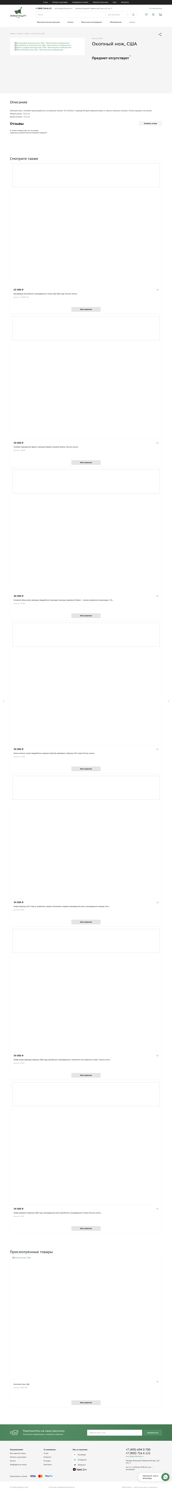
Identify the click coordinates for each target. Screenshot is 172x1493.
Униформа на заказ (80, 2)
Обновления (115, 22)
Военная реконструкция (48, 22)
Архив (132, 22)
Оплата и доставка (60, 2)
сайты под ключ (140, 1487)
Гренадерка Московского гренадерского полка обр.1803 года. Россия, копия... (46, 294)
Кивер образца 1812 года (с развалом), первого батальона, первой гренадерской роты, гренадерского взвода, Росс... (62, 906)
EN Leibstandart (155, 8)
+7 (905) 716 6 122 (138, 1453)
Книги (70, 22)
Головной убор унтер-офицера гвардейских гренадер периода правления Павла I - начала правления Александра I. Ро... (63, 600)
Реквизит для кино (100, 2)
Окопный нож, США (21, 1384)
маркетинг (153, 1487)
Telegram (82, 1465)
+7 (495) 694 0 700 (138, 1449)
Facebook (82, 1455)
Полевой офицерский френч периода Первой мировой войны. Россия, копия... (46, 447)
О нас (45, 2)
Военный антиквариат (91, 22)
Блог (115, 2)
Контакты (125, 2)
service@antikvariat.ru (63, 8)
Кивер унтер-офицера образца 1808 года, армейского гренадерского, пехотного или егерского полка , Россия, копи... (62, 1060)
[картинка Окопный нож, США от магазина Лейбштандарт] (86, 1318)
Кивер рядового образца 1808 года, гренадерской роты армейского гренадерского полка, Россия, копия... (57, 1213)
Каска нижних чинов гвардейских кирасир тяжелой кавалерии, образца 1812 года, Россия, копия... (54, 753)
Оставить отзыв (150, 123)
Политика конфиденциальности (62, 1487)
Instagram (82, 1460)
